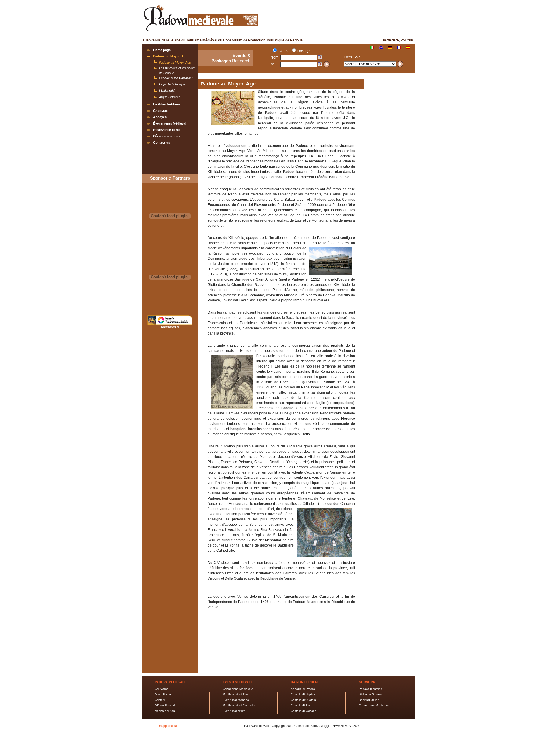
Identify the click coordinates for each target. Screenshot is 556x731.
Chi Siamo (161, 688)
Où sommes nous (166, 136)
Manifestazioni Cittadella (239, 705)
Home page (162, 50)
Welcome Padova (370, 694)
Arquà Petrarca (169, 97)
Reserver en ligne (166, 129)
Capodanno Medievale (238, 688)
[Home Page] (201, 32)
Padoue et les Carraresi (175, 78)
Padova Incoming (370, 688)
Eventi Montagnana (236, 699)
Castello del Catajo (303, 699)
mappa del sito (169, 726)
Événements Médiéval (169, 123)
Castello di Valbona (304, 710)
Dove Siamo (163, 694)
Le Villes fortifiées (166, 104)
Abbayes (160, 117)
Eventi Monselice (234, 710)
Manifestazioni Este (236, 694)
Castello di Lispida (303, 694)
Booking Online (369, 699)
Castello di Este (301, 705)
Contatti (160, 699)
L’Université (167, 90)
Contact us (161, 142)
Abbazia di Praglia (303, 688)
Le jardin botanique (172, 84)
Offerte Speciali (165, 705)
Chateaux (160, 110)
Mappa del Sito (165, 710)
